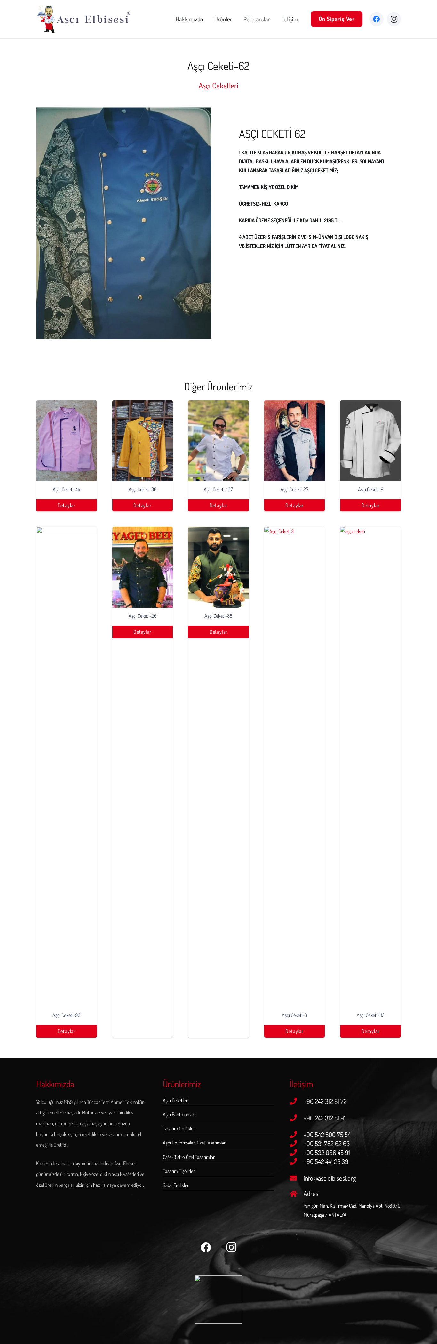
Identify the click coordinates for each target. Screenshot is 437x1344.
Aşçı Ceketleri (175, 1100)
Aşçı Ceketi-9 (370, 489)
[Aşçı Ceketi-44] (66, 440)
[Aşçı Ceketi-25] (294, 440)
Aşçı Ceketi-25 (294, 489)
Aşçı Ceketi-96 (66, 1015)
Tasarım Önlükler (179, 1128)
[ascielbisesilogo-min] (84, 19)
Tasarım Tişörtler (179, 1171)
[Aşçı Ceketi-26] (142, 567)
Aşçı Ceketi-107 (218, 489)
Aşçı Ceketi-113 (371, 1015)
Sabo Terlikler (176, 1185)
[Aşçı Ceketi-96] (66, 767)
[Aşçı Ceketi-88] (218, 567)
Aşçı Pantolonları (179, 1114)
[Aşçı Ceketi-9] (370, 440)
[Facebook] (376, 19)
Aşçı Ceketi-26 (142, 616)
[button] (235, 19)
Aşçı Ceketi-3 (294, 1015)
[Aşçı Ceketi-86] (142, 440)
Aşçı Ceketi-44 (66, 489)
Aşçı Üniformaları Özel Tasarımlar (194, 1142)
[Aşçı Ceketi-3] (294, 767)
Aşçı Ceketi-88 (218, 616)
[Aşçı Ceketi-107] (218, 440)
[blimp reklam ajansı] (218, 1299)
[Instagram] (394, 19)
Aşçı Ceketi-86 (142, 489)
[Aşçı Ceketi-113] (370, 767)
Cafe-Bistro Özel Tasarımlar (189, 1157)
